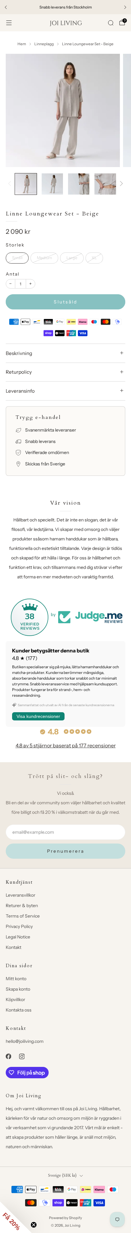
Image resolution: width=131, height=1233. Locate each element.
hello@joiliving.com (25, 1041)
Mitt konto (16, 978)
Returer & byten (22, 905)
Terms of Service (23, 916)
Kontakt (13, 947)
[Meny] (9, 23)
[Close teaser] (34, 1225)
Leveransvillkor (20, 895)
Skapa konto (18, 989)
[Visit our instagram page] (21, 1056)
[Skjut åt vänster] (11, 184)
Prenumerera (65, 851)
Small (17, 257)
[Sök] (110, 23)
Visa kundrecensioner (38, 716)
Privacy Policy (19, 926)
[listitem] (65, 7)
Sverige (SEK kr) (62, 1175)
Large (71, 257)
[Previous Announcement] (6, 7)
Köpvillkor (15, 999)
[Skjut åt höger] (120, 184)
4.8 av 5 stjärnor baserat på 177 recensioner (66, 745)
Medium (44, 257)
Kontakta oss (18, 1010)
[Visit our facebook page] (8, 1056)
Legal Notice (18, 937)
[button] (16, 1217)
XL (94, 257)
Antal (12, 274)
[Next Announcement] (125, 7)
